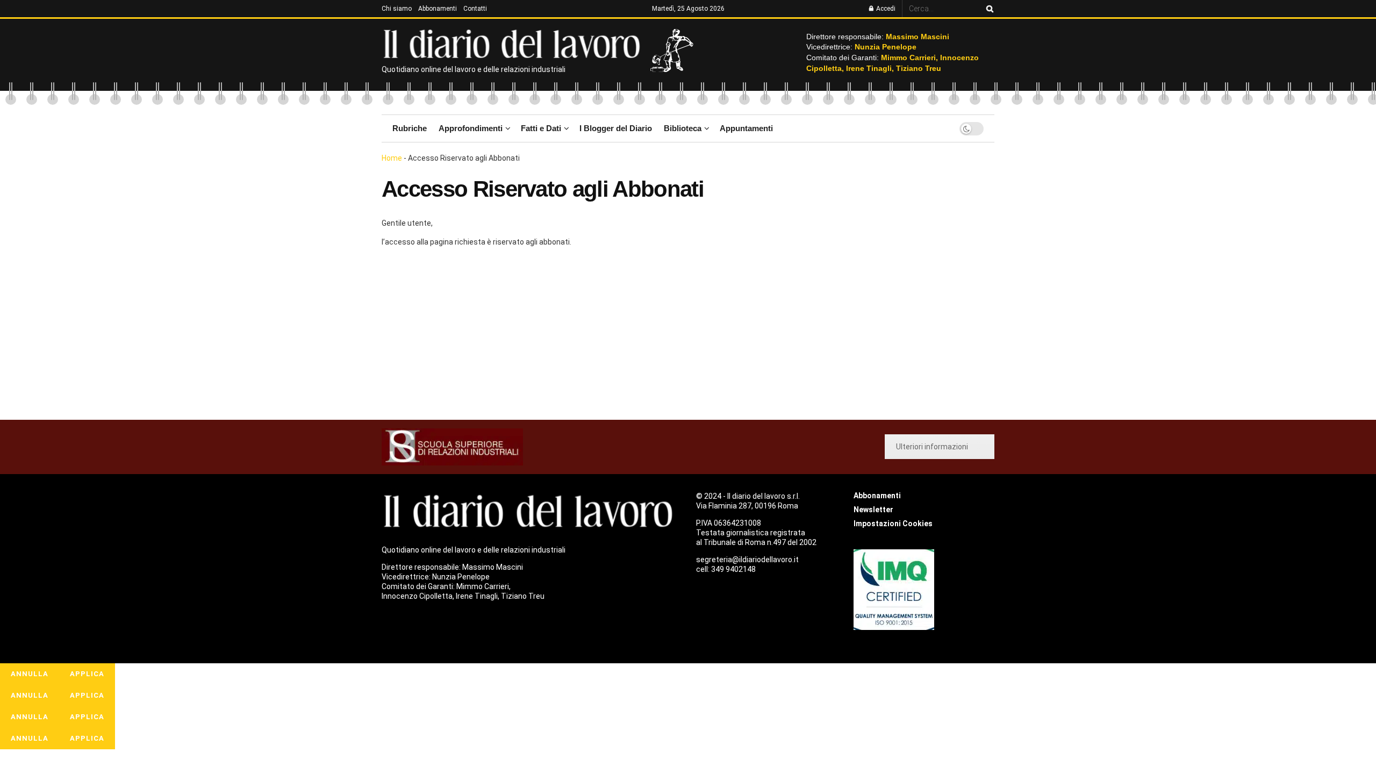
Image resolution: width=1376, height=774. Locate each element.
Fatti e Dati (541, 128)
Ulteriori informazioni (932, 446)
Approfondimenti (471, 128)
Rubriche (409, 128)
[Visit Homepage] (514, 43)
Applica (87, 674)
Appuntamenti (746, 128)
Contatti (475, 8)
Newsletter (873, 509)
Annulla (29, 674)
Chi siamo (397, 8)
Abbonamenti (437, 8)
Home (392, 158)
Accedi (885, 8)
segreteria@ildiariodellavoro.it (747, 559)
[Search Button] (988, 8)
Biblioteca (682, 128)
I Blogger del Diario (615, 128)
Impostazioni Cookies (893, 523)
